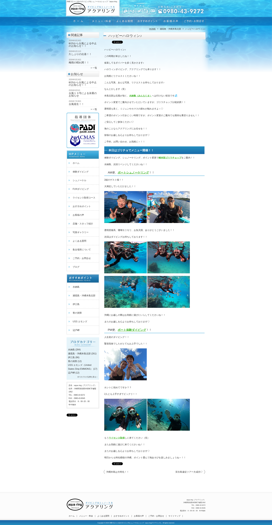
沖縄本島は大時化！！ (117, 472)
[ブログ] (83, 346)
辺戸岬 (76, 330)
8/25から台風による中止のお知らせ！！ (83, 44)
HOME (152, 29)
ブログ (76, 267)
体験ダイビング (81, 172)
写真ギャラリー (81, 232)
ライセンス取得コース (84, 197)
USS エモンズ (80, 321)
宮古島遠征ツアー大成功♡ (189, 472)
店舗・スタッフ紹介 (83, 223)
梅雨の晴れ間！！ (79, 62)
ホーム (78, 22)
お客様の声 (170, 22)
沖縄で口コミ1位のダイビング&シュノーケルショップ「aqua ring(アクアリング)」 (135, 523)
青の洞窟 (77, 313)
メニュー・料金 (101, 22)
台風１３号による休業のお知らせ (83, 94)
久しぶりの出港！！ (80, 54)
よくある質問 (124, 22)
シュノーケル (79, 180)
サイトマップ (174, 516)
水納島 (76, 287)
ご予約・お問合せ (193, 22)
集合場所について (82, 249)
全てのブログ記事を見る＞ (87, 377)
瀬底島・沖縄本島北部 (170, 29)
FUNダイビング (81, 189)
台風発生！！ (76, 104)
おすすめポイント (147, 22)
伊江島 (76, 304)
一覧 (95, 68)
